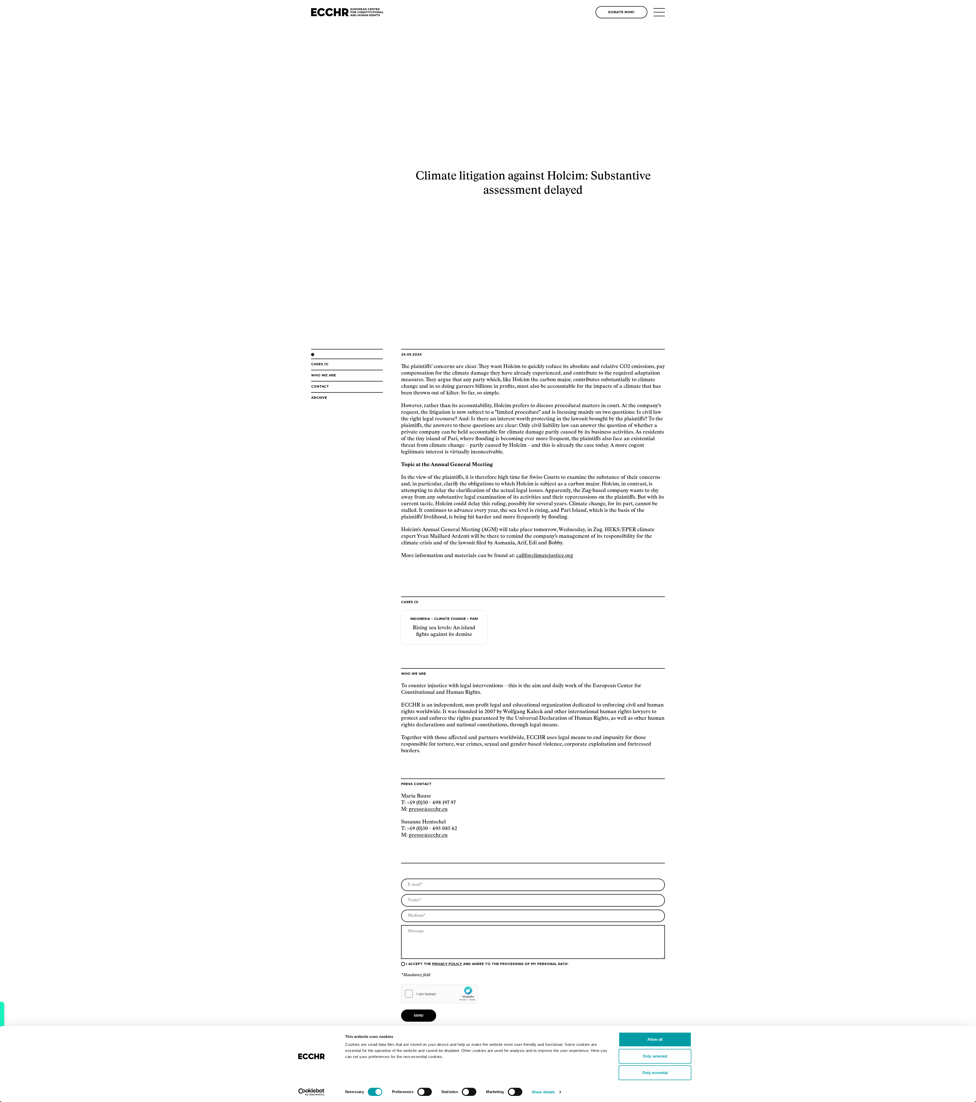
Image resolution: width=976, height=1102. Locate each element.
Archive (319, 398)
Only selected (655, 1056)
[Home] (347, 12)
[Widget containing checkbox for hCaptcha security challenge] (439, 993)
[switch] (424, 1092)
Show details (543, 1092)
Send (418, 1015)
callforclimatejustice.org (544, 555)
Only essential (655, 1072)
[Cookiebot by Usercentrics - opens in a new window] (311, 1092)
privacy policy (447, 964)
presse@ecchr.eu (428, 809)
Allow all (655, 1039)
